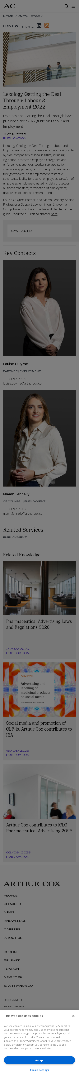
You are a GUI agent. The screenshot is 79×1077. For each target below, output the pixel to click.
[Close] (73, 1016)
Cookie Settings (39, 1070)
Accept (39, 1060)
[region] (39, 1043)
